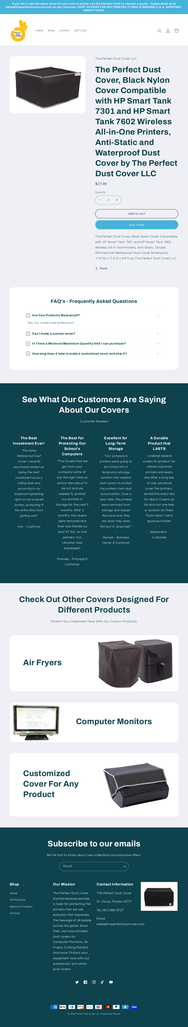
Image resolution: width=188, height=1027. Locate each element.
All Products (18, 900)
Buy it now (136, 224)
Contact (15, 913)
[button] (159, 30)
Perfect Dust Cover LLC (88, 1014)
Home (13, 893)
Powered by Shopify (110, 1014)
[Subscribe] (124, 866)
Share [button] (103, 268)
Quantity (100, 192)
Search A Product (21, 906)
